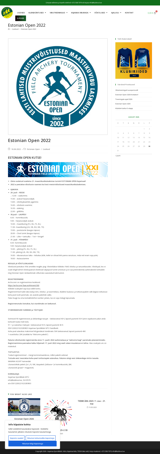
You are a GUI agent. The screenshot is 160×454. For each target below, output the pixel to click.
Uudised (46, 149)
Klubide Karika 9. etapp (124, 108)
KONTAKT (129, 12)
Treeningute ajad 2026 (123, 99)
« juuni (117, 155)
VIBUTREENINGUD (57, 12)
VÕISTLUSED (99, 12)
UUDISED (21, 12)
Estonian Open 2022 (28, 29)
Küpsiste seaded (16, 438)
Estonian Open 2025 (122, 104)
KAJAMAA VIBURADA (79, 12)
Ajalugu (115, 12)
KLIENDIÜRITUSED (36, 12)
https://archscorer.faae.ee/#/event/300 (23, 285)
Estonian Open (33, 149)
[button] (37, 12)
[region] (32, 434)
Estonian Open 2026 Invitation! (126, 94)
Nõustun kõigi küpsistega (32, 443)
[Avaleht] (9, 29)
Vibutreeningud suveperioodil (126, 90)
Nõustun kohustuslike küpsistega (40, 438)
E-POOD (20, 18)
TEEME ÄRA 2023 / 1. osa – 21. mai (92, 402)
